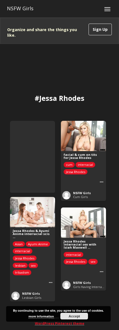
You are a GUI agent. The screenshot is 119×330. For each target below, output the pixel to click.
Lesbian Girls (31, 298)
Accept (74, 316)
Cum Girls (80, 197)
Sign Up (100, 29)
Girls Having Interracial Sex (93, 287)
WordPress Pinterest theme (59, 323)
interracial (85, 164)
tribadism (22, 272)
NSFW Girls (20, 8)
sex (33, 265)
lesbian (20, 265)
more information (41, 316)
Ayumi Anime (38, 244)
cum (69, 164)
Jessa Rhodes (75, 172)
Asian (19, 244)
